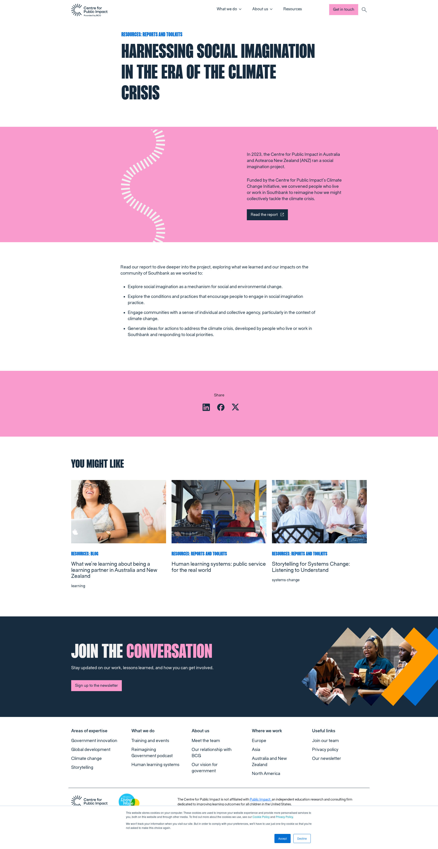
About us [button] (260, 9)
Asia (256, 749)
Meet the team (206, 740)
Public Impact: (261, 799)
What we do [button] (227, 9)
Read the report (264, 214)
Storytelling (82, 767)
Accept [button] (282, 838)
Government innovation (94, 740)
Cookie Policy (261, 817)
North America (266, 773)
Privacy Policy (284, 817)
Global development (90, 749)
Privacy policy (325, 749)
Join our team (325, 740)
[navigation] (89, 10)
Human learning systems (155, 764)
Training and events (150, 740)
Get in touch (343, 9)
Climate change (86, 758)
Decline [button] (302, 838)
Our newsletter (326, 758)
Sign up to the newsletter (96, 685)
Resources (292, 9)
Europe (259, 740)
